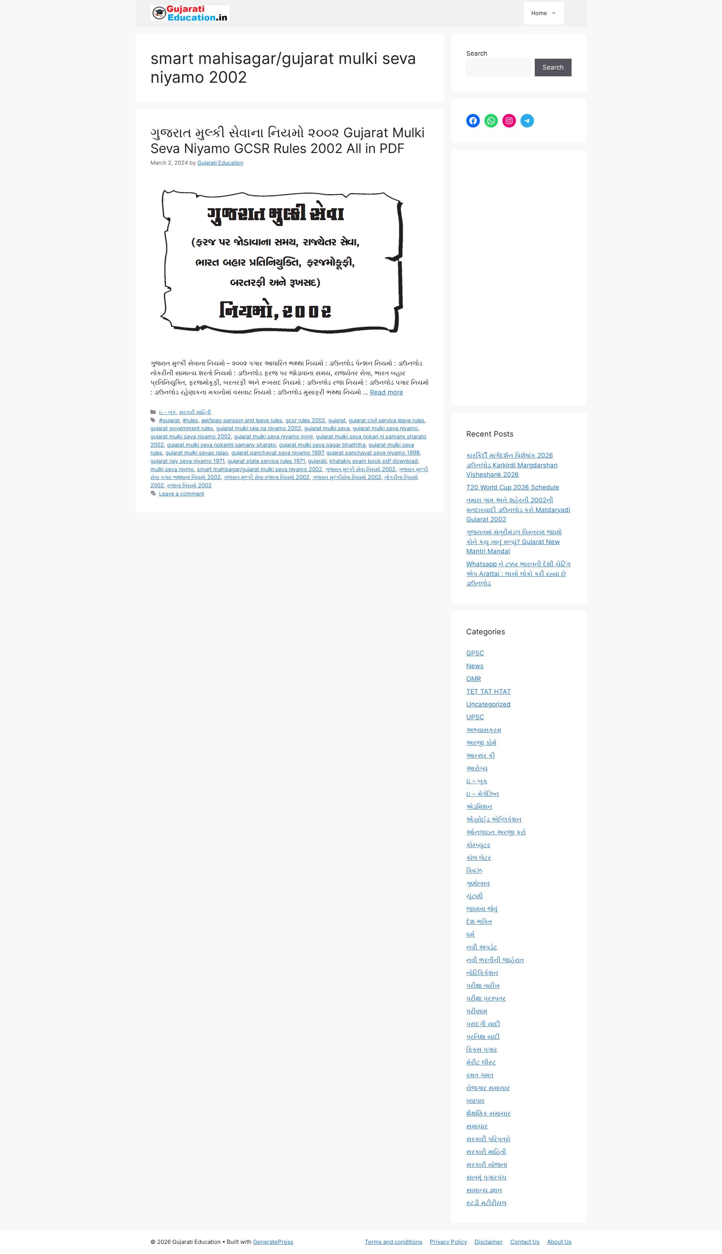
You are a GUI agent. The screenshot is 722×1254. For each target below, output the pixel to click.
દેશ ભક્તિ (479, 921)
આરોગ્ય (477, 768)
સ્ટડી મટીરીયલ (486, 1203)
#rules (190, 420)
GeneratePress (273, 1241)
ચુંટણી (474, 896)
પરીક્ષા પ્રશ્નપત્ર (486, 998)
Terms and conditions (393, 1241)
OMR (473, 678)
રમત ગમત (479, 1075)
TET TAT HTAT (488, 691)
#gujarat (169, 420)
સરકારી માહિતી (195, 412)
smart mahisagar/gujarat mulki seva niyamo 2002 (259, 469)
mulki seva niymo (172, 469)
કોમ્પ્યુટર (478, 845)
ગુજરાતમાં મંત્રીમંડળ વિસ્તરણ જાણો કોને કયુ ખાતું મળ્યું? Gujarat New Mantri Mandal (514, 541)
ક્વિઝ (474, 870)
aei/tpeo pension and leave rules (241, 420)
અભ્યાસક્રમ (483, 730)
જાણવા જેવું (482, 909)
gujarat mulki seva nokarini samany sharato (221, 444)
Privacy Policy (448, 1241)
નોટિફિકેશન (482, 973)
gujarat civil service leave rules (387, 420)
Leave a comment (181, 493)
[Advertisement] (519, 278)
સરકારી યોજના (486, 1164)
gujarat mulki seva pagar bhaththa (322, 444)
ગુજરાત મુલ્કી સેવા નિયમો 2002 (360, 469)
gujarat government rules (181, 428)
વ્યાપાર (475, 1100)
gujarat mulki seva (327, 428)
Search (476, 53)
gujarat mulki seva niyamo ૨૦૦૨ (273, 436)
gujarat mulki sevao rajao (196, 452)
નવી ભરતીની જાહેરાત (495, 960)
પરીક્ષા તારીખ (483, 985)
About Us (559, 1241)
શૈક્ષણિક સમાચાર (488, 1113)
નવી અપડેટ (481, 947)
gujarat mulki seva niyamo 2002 (190, 436)
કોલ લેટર (478, 857)
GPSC (475, 653)
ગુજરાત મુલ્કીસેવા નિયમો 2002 (346, 477)
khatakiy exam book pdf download (373, 461)
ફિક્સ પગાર (481, 1049)
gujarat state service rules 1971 (266, 461)
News (475, 666)
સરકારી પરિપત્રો (488, 1139)
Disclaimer (489, 1241)
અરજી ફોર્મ (481, 742)
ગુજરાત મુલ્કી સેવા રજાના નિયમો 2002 (266, 477)
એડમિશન (479, 806)
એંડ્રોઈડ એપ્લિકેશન (494, 819)
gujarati (317, 461)
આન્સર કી (480, 755)
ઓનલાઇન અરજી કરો (496, 832)
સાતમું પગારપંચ (486, 1177)
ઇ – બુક (476, 781)
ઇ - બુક (167, 412)
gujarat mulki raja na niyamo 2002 (258, 428)
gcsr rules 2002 (305, 420)
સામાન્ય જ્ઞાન (484, 1190)
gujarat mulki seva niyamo (385, 428)
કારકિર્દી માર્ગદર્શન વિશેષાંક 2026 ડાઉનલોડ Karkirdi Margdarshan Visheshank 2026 (512, 465)
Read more (386, 392)
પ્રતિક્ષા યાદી (483, 1036)
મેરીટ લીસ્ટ (481, 1062)
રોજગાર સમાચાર (488, 1088)
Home (539, 13)
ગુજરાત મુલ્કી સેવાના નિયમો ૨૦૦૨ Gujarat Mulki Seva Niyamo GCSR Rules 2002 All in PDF (287, 140)
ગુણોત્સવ (478, 883)
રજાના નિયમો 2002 (189, 485)
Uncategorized (488, 704)
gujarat (337, 420)
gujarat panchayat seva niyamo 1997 (277, 452)
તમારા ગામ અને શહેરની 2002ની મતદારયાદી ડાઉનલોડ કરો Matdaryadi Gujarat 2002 (518, 509)
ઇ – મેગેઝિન (482, 794)
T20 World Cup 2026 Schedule (512, 487)
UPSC (475, 717)
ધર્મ (470, 934)
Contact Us (525, 1241)
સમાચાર (477, 1126)
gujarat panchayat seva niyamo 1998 (373, 452)
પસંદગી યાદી (483, 1024)
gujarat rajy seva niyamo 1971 (187, 461)
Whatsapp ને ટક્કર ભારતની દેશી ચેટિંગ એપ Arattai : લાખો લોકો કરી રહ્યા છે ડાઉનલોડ (518, 573)
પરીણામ (476, 1011)
